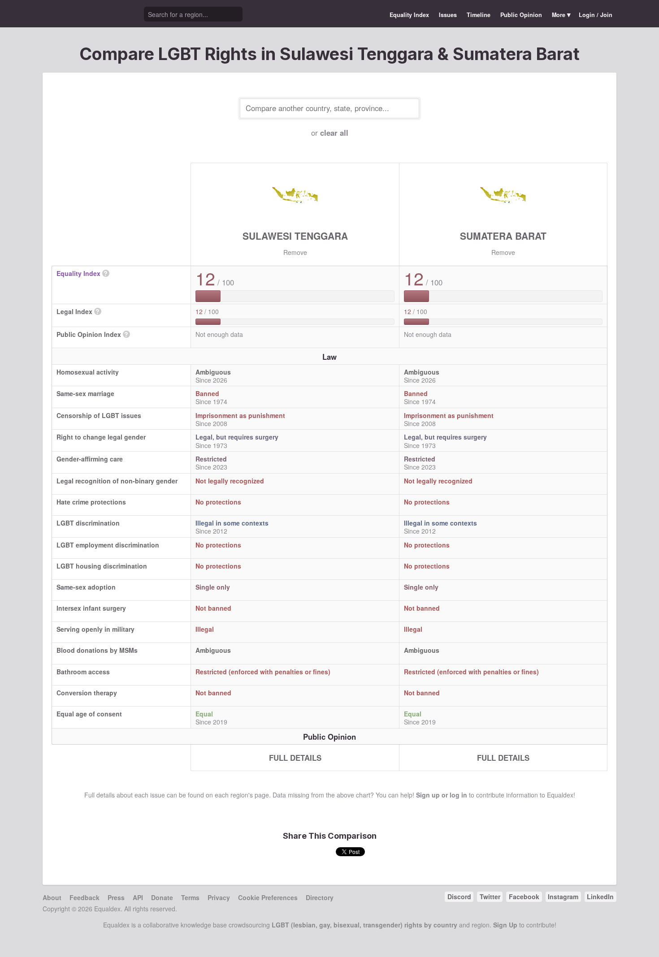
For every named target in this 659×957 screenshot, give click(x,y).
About (52, 897)
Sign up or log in (441, 794)
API (138, 897)
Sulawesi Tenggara (295, 235)
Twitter (490, 896)
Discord (459, 896)
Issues (448, 15)
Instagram (563, 896)
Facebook (524, 896)
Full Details (295, 757)
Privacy (219, 897)
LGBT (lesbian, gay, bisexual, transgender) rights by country (364, 924)
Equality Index (409, 15)
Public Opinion (521, 15)
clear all (334, 132)
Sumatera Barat (503, 235)
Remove (295, 252)
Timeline (478, 15)
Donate (162, 897)
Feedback (84, 897)
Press (116, 897)
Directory (320, 897)
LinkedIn (600, 896)
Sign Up (505, 924)
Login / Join (595, 15)
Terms (190, 897)
